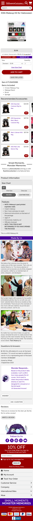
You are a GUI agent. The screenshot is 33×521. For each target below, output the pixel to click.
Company (5, 487)
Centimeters (24, 195)
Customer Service (8, 483)
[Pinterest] (16, 440)
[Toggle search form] (26, 3)
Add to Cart (16, 72)
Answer (5, 396)
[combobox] (14, 8)
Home (6, 470)
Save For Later (17, 77)
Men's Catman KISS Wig (17, 133)
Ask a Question (16, 402)
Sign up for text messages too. (13, 459)
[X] (12, 440)
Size (3, 60)
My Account (9, 475)
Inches (9, 195)
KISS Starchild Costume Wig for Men (16, 106)
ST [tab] (4, 188)
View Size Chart (16, 67)
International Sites (8, 491)
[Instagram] (21, 440)
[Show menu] (3, 3)
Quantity (27, 60)
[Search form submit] (30, 8)
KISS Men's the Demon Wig (15, 148)
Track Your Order (11, 479)
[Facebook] (7, 440)
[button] (30, 3)
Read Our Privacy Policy (16, 466)
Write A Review (8, 417)
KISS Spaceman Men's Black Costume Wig (16, 120)
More (3, 495)
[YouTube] (25, 440)
